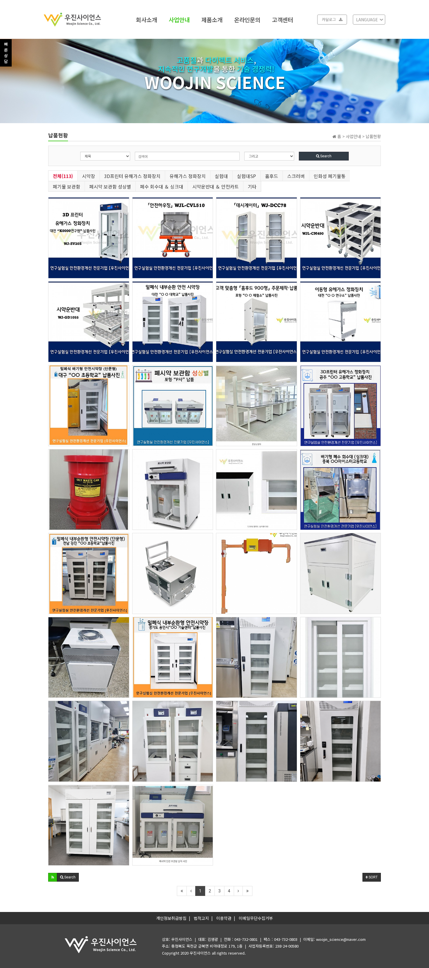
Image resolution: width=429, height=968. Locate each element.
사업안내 (179, 19)
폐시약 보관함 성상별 (110, 186)
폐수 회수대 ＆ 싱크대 (161, 186)
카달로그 (329, 19)
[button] (52, 877)
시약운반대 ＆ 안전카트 (215, 186)
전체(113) (63, 175)
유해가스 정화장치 (188, 175)
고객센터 (282, 19)
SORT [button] (373, 877)
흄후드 (271, 175)
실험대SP (246, 175)
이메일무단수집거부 (256, 918)
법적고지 (201, 918)
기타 (252, 186)
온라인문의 (247, 19)
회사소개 (146, 19)
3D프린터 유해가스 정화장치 (132, 175)
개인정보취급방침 (171, 918)
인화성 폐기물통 (330, 175)
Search (325, 156)
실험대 (221, 175)
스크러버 (296, 175)
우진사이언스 (200, 953)
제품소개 (211, 19)
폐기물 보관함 (66, 186)
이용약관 (223, 918)
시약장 (88, 175)
